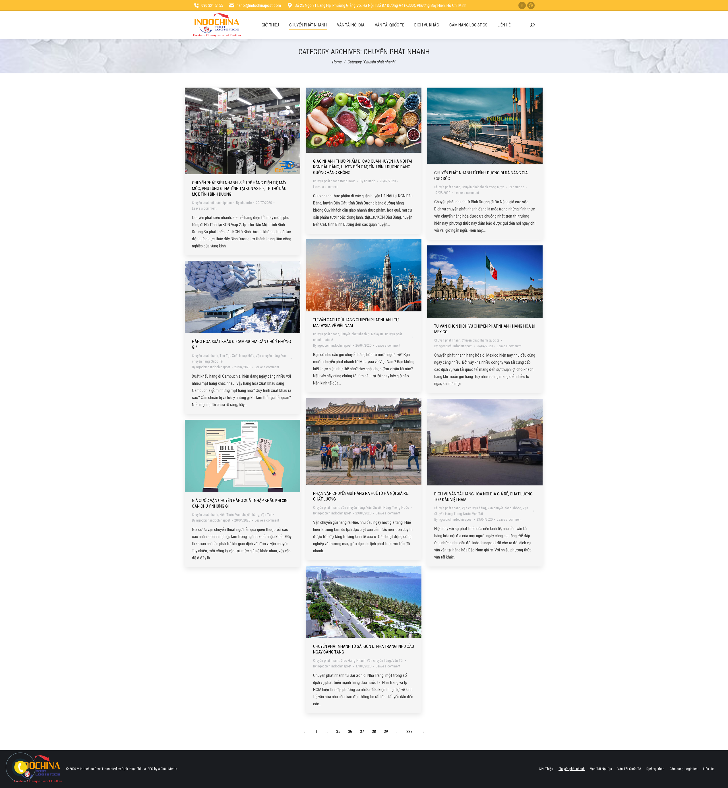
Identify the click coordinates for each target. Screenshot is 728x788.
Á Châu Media (167, 769)
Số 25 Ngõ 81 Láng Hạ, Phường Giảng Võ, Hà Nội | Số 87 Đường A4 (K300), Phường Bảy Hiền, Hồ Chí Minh (380, 5)
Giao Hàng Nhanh (353, 661)
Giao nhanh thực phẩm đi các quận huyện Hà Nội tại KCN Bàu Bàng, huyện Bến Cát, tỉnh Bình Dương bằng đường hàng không (362, 167)
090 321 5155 (212, 5)
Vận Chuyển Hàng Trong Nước (387, 508)
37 (362, 731)
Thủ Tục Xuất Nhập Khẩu (237, 356)
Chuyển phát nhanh (447, 187)
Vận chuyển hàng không (504, 508)
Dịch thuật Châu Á (134, 769)
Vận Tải (477, 514)
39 (386, 731)
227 (409, 731)
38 (374, 731)
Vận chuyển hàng (268, 356)
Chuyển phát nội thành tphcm (212, 203)
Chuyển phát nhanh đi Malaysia (362, 334)
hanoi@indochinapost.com (259, 5)
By (244, 203)
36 (350, 731)
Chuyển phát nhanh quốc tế (480, 340)
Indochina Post (90, 769)
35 (338, 731)
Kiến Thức (227, 515)
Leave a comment (204, 208)
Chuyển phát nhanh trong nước (334, 181)
